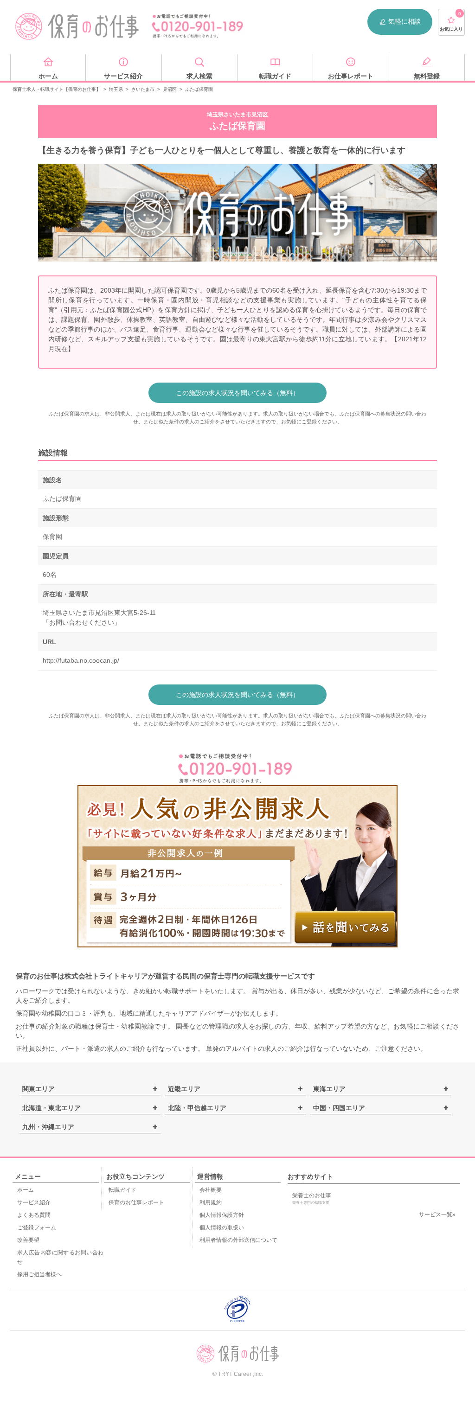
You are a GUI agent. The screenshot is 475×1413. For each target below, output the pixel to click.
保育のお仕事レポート (136, 1202)
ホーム (25, 1190)
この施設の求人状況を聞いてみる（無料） (237, 392)
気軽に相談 (404, 21)
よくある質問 (34, 1215)
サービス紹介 (34, 1202)
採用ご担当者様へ (39, 1274)
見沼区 (170, 89)
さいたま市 (142, 89)
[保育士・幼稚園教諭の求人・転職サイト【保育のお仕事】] (77, 26)
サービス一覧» (437, 1214)
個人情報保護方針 (221, 1215)
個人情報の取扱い (221, 1227)
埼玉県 (116, 89)
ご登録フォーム (36, 1227)
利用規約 (210, 1202)
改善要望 (28, 1240)
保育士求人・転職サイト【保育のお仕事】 (57, 89)
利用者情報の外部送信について (238, 1240)
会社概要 (210, 1190)
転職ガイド (122, 1190)
